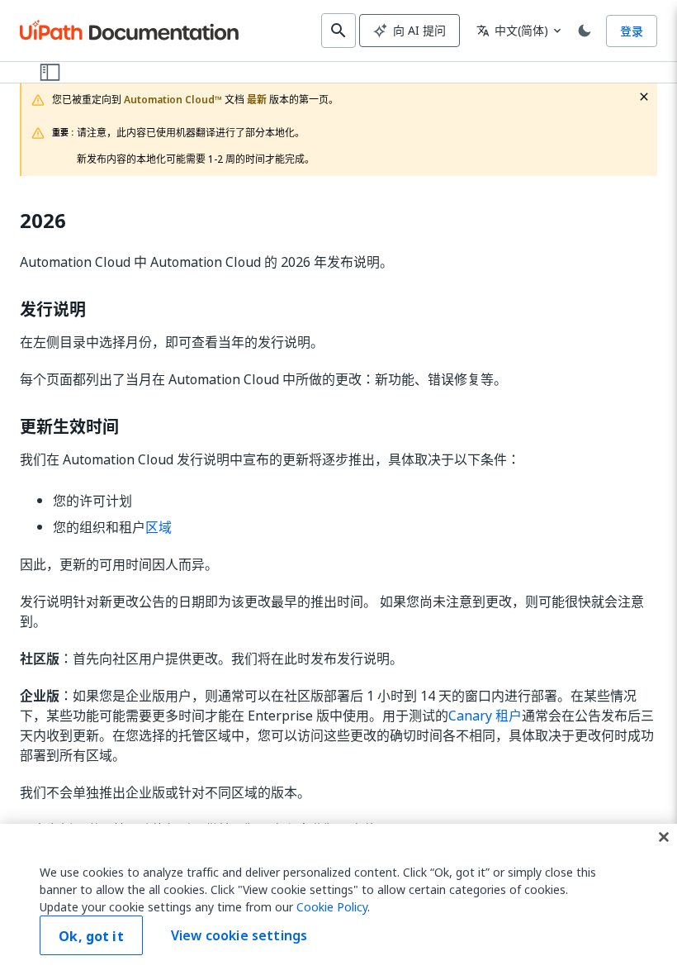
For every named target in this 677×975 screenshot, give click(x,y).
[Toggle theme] (584, 30)
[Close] (664, 837)
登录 (631, 31)
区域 (158, 527)
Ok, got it (91, 936)
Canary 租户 (485, 715)
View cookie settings (239, 935)
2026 (43, 221)
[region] (338, 899)
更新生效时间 (69, 427)
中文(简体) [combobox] (512, 30)
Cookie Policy (331, 907)
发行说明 (53, 309)
